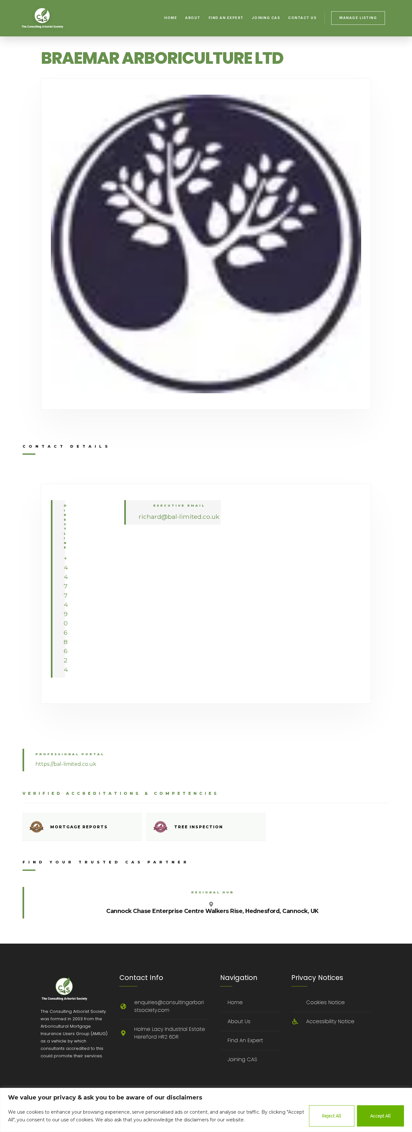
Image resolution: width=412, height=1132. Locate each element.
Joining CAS (266, 18)
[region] (206, 1110)
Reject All (331, 1115)
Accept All (380, 1115)
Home (170, 18)
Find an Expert (226, 18)
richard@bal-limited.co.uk (179, 516)
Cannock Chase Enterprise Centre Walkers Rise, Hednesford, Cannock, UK (212, 911)
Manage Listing (358, 18)
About (193, 18)
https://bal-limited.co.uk (65, 764)
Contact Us (302, 18)
